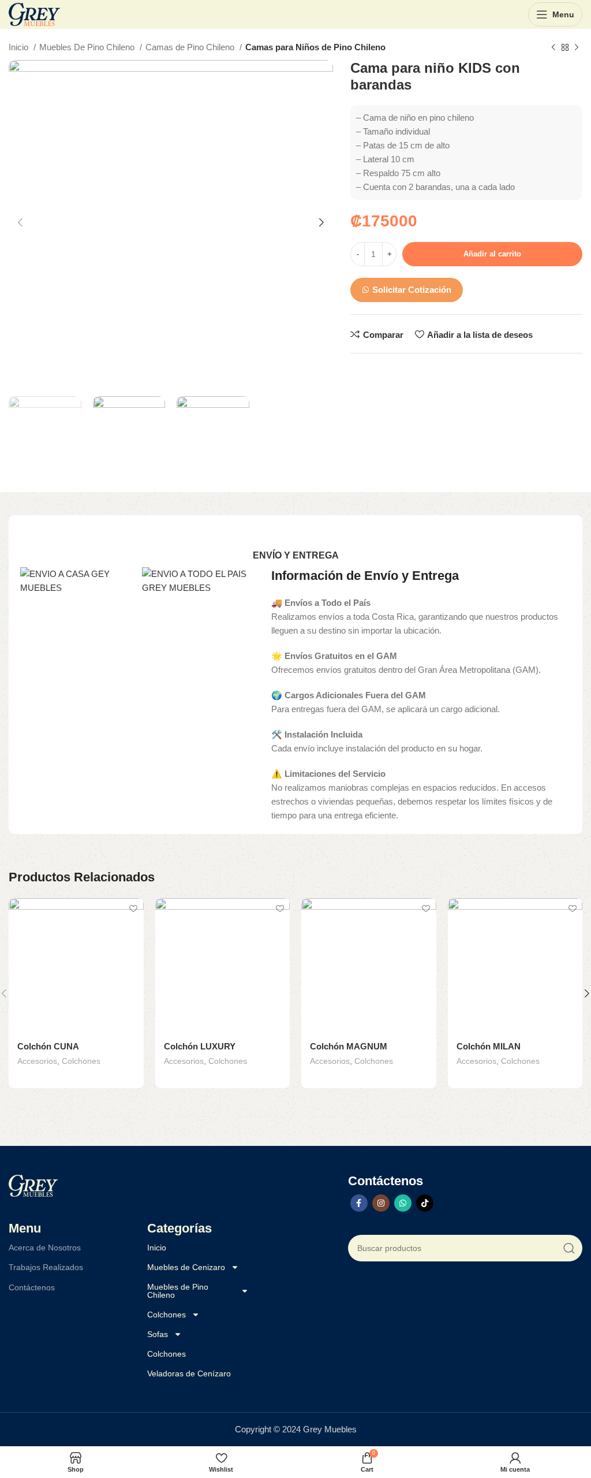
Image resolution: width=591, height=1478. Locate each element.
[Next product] (576, 48)
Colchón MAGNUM (348, 1046)
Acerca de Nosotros (45, 1247)
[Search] (569, 1248)
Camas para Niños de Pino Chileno (315, 47)
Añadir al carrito (492, 254)
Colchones (81, 1061)
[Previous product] (553, 48)
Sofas (157, 1334)
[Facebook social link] (359, 1203)
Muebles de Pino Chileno (177, 1291)
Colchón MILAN (489, 1046)
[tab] (296, 555)
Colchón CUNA (48, 1046)
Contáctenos (32, 1287)
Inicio (20, 47)
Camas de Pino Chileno (191, 47)
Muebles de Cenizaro (186, 1267)
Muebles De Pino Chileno (88, 47)
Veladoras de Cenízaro (189, 1373)
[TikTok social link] (424, 1203)
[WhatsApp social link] (403, 1203)
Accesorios (37, 1061)
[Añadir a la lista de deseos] (134, 908)
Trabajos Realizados (46, 1267)
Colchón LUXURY (199, 1046)
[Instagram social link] (381, 1203)
